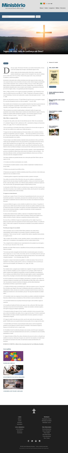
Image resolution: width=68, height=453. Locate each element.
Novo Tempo (47, 438)
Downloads (19, 432)
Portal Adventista (47, 436)
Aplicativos (19, 431)
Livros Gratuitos (19, 429)
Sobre (46, 8)
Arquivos (51, 8)
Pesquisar (38, 16)
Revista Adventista (46, 429)
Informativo (19, 424)
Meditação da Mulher (47, 420)
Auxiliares (19, 422)
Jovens (19, 420)
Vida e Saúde (47, 432)
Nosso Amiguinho (47, 431)
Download (52, 86)
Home (41, 8)
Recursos (62, 8)
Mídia (57, 8)
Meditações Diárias (46, 419)
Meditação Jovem (46, 422)
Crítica (6, 63)
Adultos (19, 419)
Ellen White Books (46, 434)
